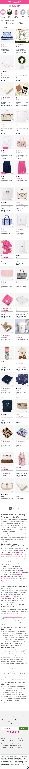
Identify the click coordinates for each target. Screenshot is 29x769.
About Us (3, 738)
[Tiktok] (13, 732)
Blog (2, 743)
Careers (19, 747)
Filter (5, 27)
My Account (12, 740)
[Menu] (2, 6)
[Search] (5, 6)
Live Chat (20, 738)
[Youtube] (21, 732)
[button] (26, 27)
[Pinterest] (18, 732)
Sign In (11, 738)
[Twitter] (16, 732)
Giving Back (3, 747)
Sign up (23, 728)
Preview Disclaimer (4, 745)
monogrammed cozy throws (15, 554)
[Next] (21, 508)
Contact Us (20, 740)
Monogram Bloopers (13, 745)
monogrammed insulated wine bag (12, 617)
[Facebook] (10, 732)
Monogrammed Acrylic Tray (8, 596)
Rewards (11, 743)
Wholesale (12, 747)
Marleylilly (16, 754)
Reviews (2, 740)
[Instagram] (8, 732)
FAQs (19, 743)
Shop (2, 20)
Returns (19, 745)
